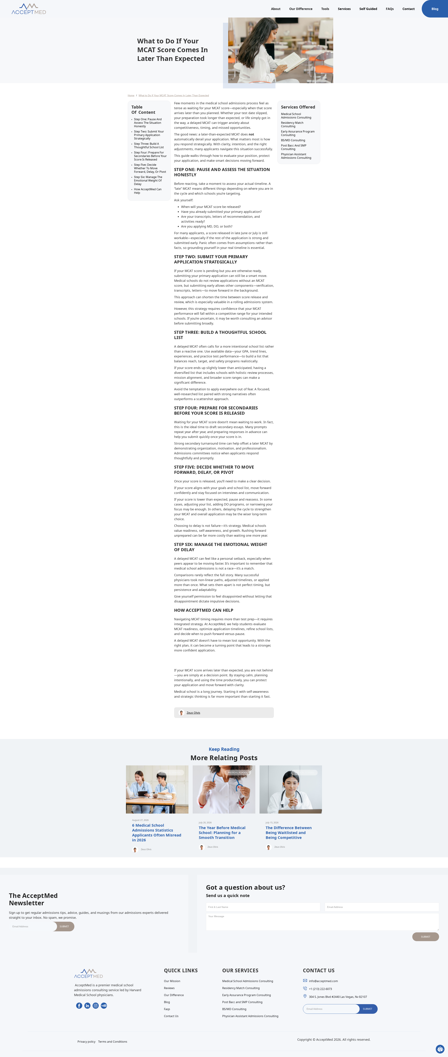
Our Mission (172, 981)
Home (131, 95)
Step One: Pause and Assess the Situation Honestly (148, 122)
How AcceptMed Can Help (148, 191)
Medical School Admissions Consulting (296, 115)
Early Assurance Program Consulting (298, 133)
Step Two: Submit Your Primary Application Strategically (149, 135)
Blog (435, 9)
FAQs (390, 9)
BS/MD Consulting (293, 140)
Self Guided (368, 9)
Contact (408, 9)
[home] (28, 9)
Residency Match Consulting (292, 124)
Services (344, 9)
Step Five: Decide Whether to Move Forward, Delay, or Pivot (150, 168)
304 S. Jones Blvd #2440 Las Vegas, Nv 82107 (338, 997)
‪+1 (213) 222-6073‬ (320, 989)
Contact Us (171, 1016)
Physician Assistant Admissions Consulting (296, 156)
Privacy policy (86, 1042)
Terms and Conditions (112, 1042)
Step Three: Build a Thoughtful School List (149, 145)
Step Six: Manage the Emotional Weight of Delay (148, 180)
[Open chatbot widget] (440, 1049)
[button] (276, 9)
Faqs (167, 1009)
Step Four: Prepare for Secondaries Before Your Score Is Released (150, 156)
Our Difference (301, 9)
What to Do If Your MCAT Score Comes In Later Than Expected (174, 95)
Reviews (169, 988)
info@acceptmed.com (323, 981)
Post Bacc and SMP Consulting (293, 147)
